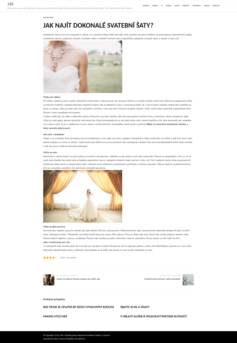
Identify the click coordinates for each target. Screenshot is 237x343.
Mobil (169, 6)
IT (162, 6)
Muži (177, 6)
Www (206, 6)
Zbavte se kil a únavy (134, 307)
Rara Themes (60, 338)
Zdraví (216, 6)
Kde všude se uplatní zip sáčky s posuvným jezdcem (78, 307)
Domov (146, 6)
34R (10, 4)
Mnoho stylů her (55, 316)
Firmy (155, 6)
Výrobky (196, 6)
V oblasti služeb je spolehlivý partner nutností (153, 316)
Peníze (186, 6)
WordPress (80, 338)
